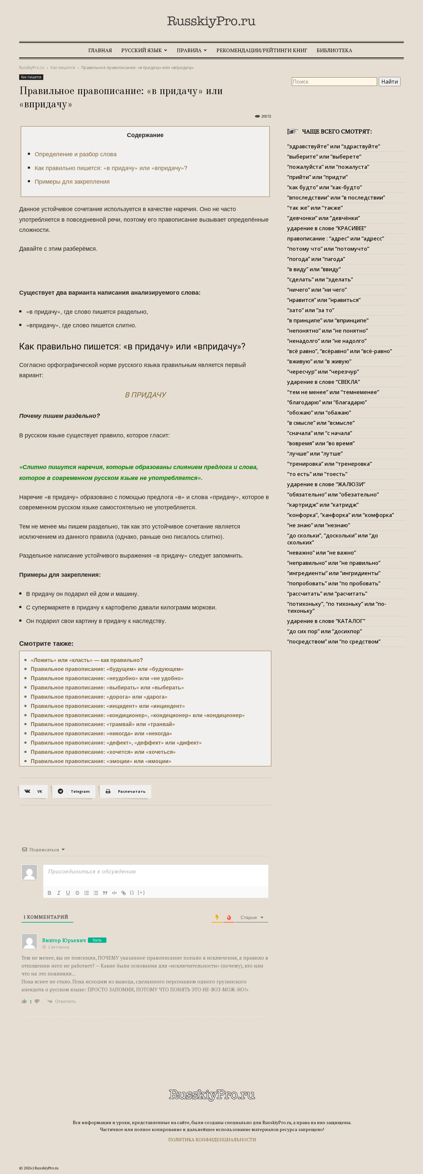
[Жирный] (49, 893)
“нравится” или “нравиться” (324, 300)
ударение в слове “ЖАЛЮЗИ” (326, 484)
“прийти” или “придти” (317, 177)
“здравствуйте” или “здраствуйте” (333, 146)
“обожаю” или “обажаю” (319, 412)
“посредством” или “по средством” (333, 641)
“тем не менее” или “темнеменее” (333, 392)
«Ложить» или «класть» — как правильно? (87, 660)
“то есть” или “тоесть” (317, 474)
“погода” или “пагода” (316, 259)
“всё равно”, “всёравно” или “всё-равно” (339, 351)
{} (132, 892)
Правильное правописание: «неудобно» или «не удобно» (107, 678)
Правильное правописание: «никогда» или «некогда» (101, 733)
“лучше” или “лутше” (315, 453)
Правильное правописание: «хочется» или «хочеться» (103, 751)
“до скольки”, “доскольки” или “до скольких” (332, 539)
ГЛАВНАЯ (100, 50)
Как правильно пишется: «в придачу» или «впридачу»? (111, 167)
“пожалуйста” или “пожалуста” (328, 166)
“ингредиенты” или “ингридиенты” (333, 573)
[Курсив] (58, 893)
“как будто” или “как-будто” (324, 187)
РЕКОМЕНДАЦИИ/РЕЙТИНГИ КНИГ (261, 50)
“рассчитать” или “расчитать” (327, 593)
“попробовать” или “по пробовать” (333, 583)
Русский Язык (141, 50)
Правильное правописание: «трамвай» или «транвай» (103, 724)
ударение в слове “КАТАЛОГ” (326, 621)
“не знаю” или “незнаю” (318, 525)
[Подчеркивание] (68, 893)
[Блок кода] (114, 893)
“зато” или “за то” (310, 310)
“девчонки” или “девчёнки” (323, 218)
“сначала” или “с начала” (319, 433)
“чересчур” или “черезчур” (323, 371)
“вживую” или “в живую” (319, 361)
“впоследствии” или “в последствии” (336, 197)
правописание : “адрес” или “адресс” (335, 238)
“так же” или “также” (315, 207)
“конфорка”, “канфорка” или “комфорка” (340, 515)
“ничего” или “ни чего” (317, 289)
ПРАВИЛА (189, 50)
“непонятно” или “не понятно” (327, 330)
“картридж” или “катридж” (323, 504)
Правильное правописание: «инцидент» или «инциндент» (108, 706)
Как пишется (63, 67)
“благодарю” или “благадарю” (327, 402)
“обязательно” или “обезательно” (333, 494)
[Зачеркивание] (77, 893)
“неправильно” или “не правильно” (333, 563)
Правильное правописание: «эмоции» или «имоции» (101, 761)
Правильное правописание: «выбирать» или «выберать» (107, 687)
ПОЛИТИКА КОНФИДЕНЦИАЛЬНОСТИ (212, 1139)
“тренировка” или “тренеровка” (329, 463)
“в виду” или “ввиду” (314, 269)
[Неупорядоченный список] (95, 893)
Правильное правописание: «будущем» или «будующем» (107, 669)
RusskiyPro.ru (31, 67)
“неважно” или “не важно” (321, 552)
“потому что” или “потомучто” (328, 248)
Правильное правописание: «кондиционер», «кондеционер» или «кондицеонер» (138, 715)
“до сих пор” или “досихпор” (324, 631)
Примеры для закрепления (72, 181)
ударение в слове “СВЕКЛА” (323, 381)
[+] (141, 892)
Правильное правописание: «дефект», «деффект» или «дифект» (116, 742)
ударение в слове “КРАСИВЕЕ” (326, 228)
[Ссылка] (123, 893)
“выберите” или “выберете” (324, 156)
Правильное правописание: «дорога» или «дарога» (99, 696)
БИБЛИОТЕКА (334, 50)
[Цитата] (105, 893)
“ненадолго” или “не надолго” (326, 341)
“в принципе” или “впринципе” (327, 320)
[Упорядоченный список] (86, 893)
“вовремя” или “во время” (321, 443)
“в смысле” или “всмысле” (321, 422)
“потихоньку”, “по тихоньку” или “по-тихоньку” (336, 607)
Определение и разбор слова (76, 153)
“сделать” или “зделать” (320, 279)
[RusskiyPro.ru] (211, 22)
